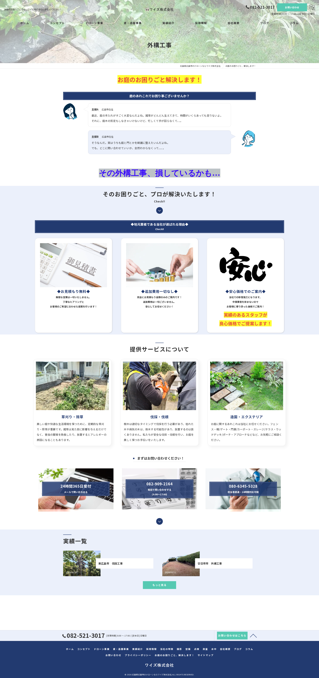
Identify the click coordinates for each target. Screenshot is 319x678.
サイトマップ (206, 655)
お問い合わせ (292, 7)
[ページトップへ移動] (253, 635)
